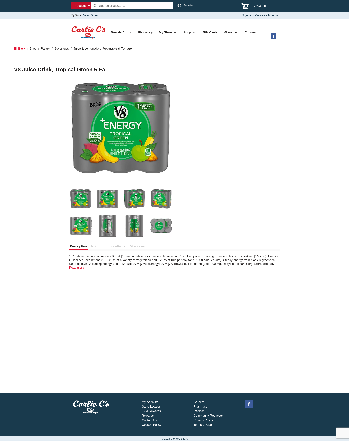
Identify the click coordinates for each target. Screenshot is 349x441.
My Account (150, 402)
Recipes (199, 411)
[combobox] (81, 5)
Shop (32, 48)
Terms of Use (203, 424)
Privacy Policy (203, 420)
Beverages (61, 48)
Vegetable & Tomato (117, 48)
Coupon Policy (151, 424)
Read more (76, 267)
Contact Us (149, 420)
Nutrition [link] (97, 246)
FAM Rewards (151, 411)
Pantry (45, 48)
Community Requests (208, 415)
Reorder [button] (188, 5)
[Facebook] (273, 37)
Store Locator (151, 406)
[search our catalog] (95, 5)
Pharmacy (200, 406)
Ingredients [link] (117, 246)
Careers (199, 402)
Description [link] (78, 246)
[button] (80, 199)
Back (21, 48)
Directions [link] (137, 246)
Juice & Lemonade (86, 48)
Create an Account (266, 15)
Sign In (246, 15)
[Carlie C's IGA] (88, 32)
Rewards (148, 415)
